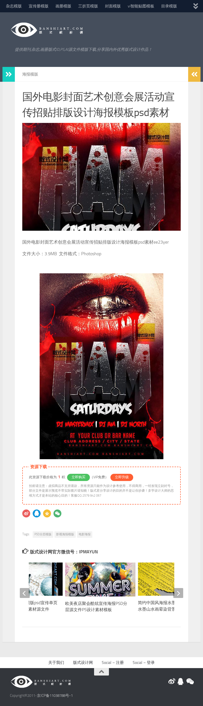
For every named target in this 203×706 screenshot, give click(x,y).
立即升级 (122, 477)
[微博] (26, 513)
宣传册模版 (39, 6)
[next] (178, 593)
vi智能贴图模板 (141, 6)
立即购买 (78, 477)
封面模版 (113, 6)
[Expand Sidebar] (8, 74)
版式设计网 (83, 662)
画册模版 (63, 6)
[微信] (57, 513)
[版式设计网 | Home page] (47, 29)
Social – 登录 (144, 662)
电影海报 (85, 534)
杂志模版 (14, 6)
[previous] (25, 593)
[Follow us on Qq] (180, 681)
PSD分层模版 (42, 534)
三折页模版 (88, 6)
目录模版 (169, 6)
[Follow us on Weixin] (189, 681)
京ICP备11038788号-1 (55, 695)
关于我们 (56, 662)
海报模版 (30, 74)
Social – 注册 (113, 662)
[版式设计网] (171, 681)
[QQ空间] (47, 513)
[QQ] (37, 513)
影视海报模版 (65, 534)
